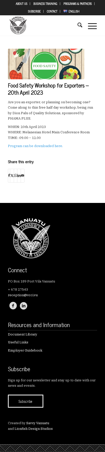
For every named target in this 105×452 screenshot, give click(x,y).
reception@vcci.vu (23, 295)
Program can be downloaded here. (35, 146)
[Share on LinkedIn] (19, 175)
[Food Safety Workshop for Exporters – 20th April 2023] (46, 64)
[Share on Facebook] (9, 175)
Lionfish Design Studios (34, 429)
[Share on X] (12, 175)
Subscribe (34, 11)
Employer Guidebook (25, 350)
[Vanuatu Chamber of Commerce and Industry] (43, 25)
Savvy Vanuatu (37, 423)
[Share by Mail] (22, 175)
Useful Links (18, 342)
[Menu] (90, 25)
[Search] (77, 25)
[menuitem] (21, 3)
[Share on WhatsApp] (15, 175)
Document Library (22, 334)
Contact (52, 11)
